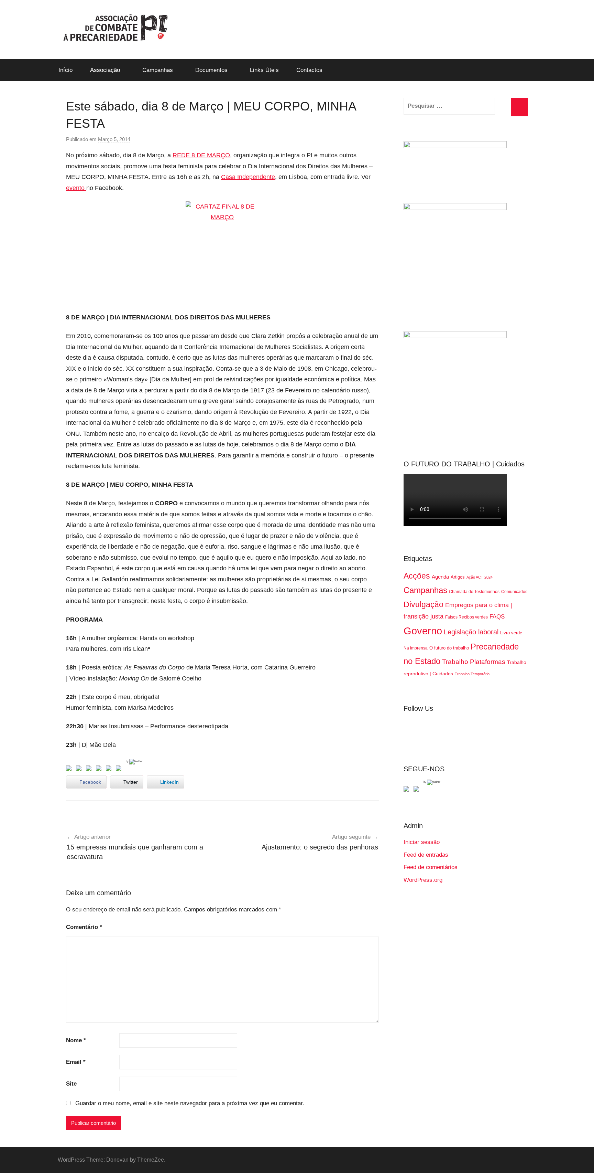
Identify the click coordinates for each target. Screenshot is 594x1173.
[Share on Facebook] (70, 769)
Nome (76, 1040)
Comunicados (514, 591)
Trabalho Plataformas (473, 661)
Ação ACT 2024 (479, 577)
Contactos (309, 70)
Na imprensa (416, 648)
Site (71, 1083)
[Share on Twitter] (80, 769)
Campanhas (157, 70)
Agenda (440, 577)
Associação (105, 70)
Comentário (84, 927)
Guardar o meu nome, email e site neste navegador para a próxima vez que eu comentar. (189, 1103)
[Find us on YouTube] (418, 790)
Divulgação (423, 604)
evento (76, 187)
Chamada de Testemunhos (474, 591)
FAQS (497, 616)
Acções (417, 575)
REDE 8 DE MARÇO (201, 155)
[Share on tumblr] (110, 769)
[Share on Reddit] (90, 769)
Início (65, 70)
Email (76, 1062)
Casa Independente (248, 176)
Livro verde (511, 632)
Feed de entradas (426, 855)
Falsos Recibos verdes (466, 617)
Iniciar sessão (422, 842)
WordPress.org (423, 880)
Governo (423, 630)
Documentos (211, 70)
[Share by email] (120, 769)
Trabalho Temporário (472, 674)
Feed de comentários (431, 867)
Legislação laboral (471, 632)
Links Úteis (264, 70)
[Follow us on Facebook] (408, 790)
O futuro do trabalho (449, 648)
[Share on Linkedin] (100, 769)
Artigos (458, 577)
